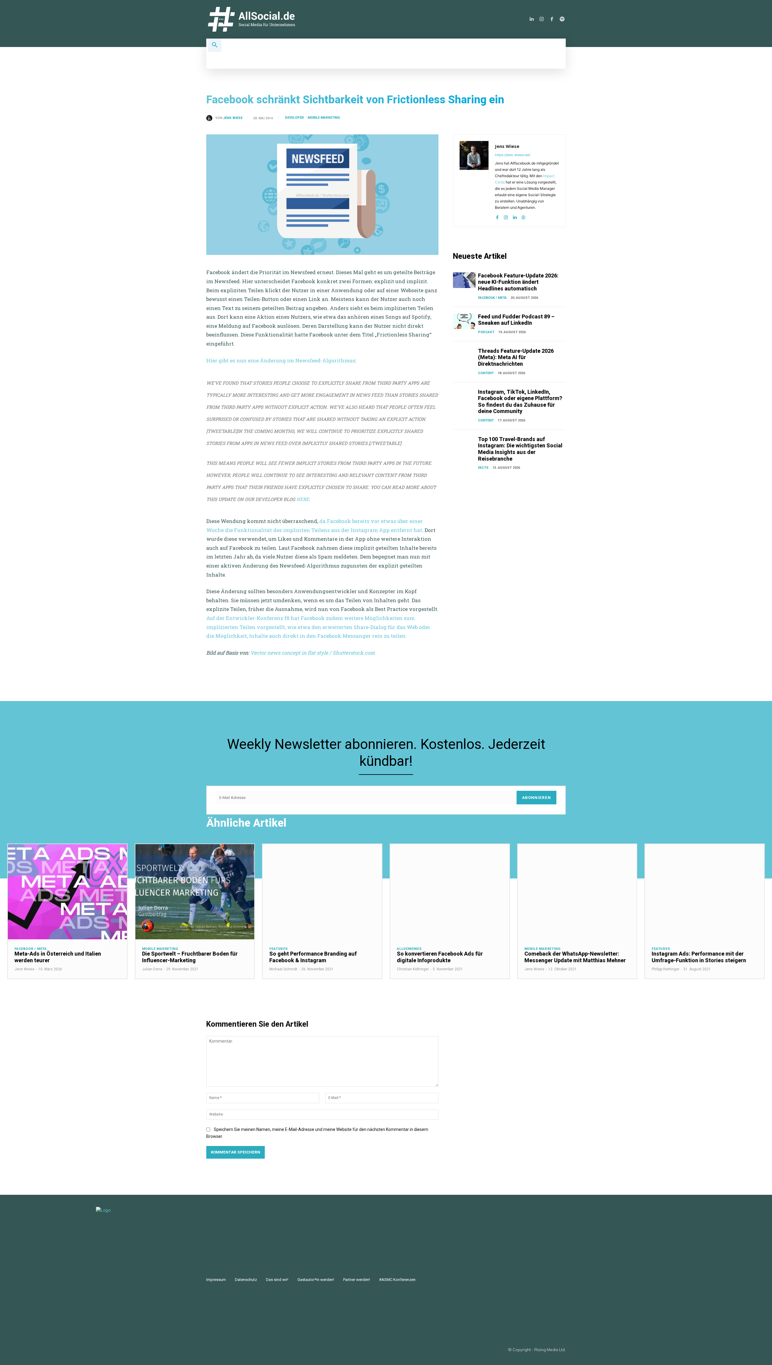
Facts (483, 468)
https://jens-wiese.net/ (512, 155)
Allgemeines (409, 948)
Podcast (486, 332)
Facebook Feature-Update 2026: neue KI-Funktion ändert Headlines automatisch (518, 282)
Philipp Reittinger (665, 969)
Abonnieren (536, 797)
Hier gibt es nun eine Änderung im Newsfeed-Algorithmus (280, 360)
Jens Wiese (232, 118)
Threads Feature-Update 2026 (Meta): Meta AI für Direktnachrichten (516, 357)
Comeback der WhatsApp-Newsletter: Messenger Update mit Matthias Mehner (575, 956)
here (302, 499)
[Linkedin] (531, 19)
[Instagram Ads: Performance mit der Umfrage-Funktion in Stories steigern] (704, 891)
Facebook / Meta (492, 298)
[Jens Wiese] (210, 118)
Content (486, 373)
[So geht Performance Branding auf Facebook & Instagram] (322, 891)
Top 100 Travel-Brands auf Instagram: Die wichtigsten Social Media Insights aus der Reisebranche (520, 449)
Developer (294, 118)
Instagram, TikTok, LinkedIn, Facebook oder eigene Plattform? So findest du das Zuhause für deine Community (520, 402)
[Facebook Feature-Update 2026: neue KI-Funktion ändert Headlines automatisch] (464, 280)
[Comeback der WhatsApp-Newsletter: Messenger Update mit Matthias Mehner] (577, 891)
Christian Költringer (413, 969)
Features (278, 948)
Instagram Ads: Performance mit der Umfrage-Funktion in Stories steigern (699, 956)
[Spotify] (562, 19)
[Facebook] (551, 19)
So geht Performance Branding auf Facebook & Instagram (313, 956)
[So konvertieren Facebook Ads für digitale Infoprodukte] (449, 891)
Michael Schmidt (283, 969)
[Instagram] (541, 19)
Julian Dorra (152, 969)
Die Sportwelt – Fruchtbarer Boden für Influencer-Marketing (190, 956)
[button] (214, 45)
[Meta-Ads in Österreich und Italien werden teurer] (67, 891)
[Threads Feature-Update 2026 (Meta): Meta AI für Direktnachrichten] (464, 355)
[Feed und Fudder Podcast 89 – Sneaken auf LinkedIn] (464, 321)
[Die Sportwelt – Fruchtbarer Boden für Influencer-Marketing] (195, 891)
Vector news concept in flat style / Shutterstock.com (313, 652)
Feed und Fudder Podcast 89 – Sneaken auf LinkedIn (516, 319)
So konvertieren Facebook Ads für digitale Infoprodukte (440, 956)
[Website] (523, 216)
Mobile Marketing (324, 118)
